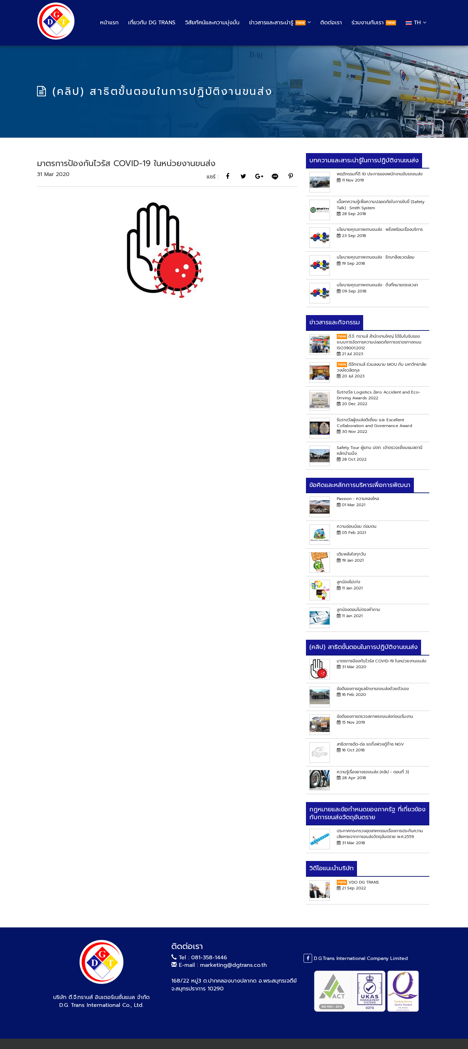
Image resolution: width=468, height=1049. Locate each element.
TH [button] (417, 22)
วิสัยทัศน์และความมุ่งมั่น (212, 22)
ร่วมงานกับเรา (369, 22)
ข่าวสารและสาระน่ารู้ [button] (272, 22)
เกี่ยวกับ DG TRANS (151, 22)
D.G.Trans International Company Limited (360, 958)
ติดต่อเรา (331, 22)
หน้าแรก (109, 22)
